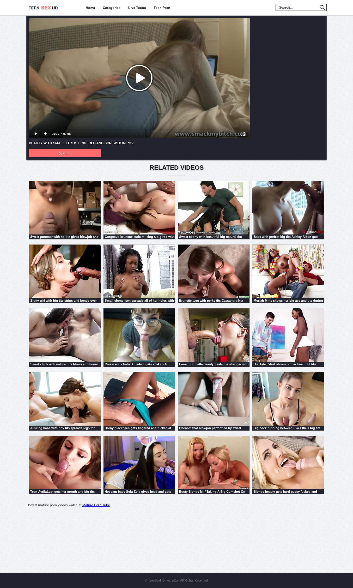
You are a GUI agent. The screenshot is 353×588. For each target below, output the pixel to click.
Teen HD (43, 8)
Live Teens (137, 8)
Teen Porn (162, 8)
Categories (112, 8)
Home (90, 8)
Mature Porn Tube (96, 505)
